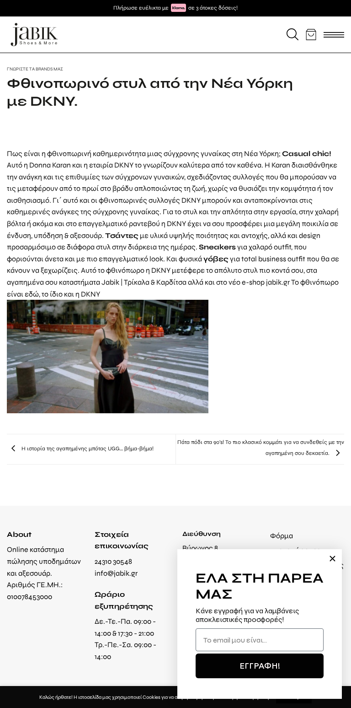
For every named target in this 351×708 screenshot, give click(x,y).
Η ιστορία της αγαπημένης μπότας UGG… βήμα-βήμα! (87, 448)
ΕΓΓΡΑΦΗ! (259, 665)
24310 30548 (113, 561)
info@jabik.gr (116, 573)
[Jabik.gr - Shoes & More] (34, 34)
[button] (292, 34)
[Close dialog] (332, 558)
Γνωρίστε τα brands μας (35, 68)
